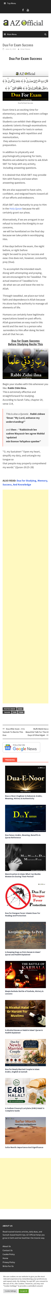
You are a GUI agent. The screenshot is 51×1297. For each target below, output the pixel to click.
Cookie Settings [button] (10, 1291)
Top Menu (11, 3)
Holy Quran (15, 208)
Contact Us (8, 1250)
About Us (7, 1246)
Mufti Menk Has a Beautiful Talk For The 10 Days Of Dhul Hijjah (37, 731)
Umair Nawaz (25, 49)
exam (21, 712)
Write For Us (8, 1266)
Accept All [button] (23, 1291)
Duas (20, 709)
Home (5, 1258)
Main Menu (12, 34)
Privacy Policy (9, 1262)
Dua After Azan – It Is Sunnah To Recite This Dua (14, 731)
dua (14, 712)
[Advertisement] (25, 596)
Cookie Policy (9, 1254)
